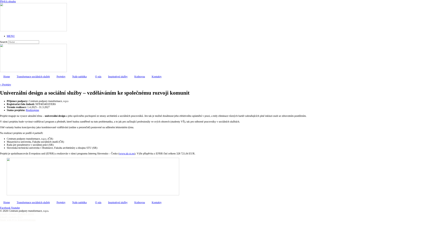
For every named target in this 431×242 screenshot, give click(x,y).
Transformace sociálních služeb (33, 76)
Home (6, 76)
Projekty (61, 76)
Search (3, 42)
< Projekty (5, 84)
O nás (98, 76)
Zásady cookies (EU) (11, 216)
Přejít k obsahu (8, 1)
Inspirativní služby (118, 76)
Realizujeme (32, 110)
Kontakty (157, 76)
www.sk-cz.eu (127, 153)
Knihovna (139, 76)
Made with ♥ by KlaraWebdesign (18, 219)
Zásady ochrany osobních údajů (17, 213)
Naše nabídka (79, 76)
